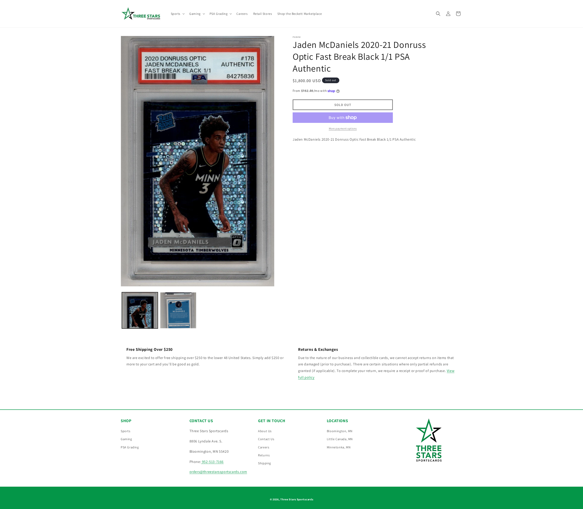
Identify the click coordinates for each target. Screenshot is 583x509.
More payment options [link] (343, 128)
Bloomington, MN (340, 431)
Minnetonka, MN (338, 447)
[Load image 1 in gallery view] (140, 310)
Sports (125, 431)
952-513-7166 (212, 461)
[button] (177, 13)
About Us (265, 431)
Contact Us (266, 439)
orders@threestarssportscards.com (218, 471)
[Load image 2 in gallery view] (178, 310)
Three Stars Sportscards (296, 499)
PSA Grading (130, 447)
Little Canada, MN (340, 439)
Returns (264, 455)
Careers (263, 447)
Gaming (126, 439)
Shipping (264, 463)
